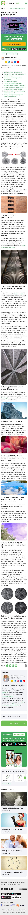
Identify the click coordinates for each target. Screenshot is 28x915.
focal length (4, 398)
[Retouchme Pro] (8, 905)
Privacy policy (6, 910)
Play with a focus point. (11, 81)
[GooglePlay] (20, 744)
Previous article (14, 716)
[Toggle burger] (25, 3)
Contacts (21, 882)
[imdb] (6, 62)
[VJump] (21, 905)
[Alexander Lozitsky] (2, 60)
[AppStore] (7, 744)
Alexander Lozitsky (18, 677)
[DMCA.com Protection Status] (23, 889)
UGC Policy (22, 910)
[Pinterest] (12, 889)
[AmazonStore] (16, 897)
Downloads (9, 884)
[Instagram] (2, 889)
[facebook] (15, 62)
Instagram (5, 692)
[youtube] (18, 62)
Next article (14, 723)
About (3, 884)
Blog (7, 8)
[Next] (25, 777)
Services (4, 882)
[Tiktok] (5, 889)
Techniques (10, 53)
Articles (10, 882)
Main (2, 8)
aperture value (18, 294)
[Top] (26, 665)
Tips (16, 53)
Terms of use (15, 910)
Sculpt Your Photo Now (14, 44)
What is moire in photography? (13, 72)
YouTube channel (7, 696)
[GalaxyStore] (6, 897)
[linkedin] (9, 62)
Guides (3, 53)
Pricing (15, 882)
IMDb (22, 702)
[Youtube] (9, 889)
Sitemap (17, 884)
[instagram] (12, 62)
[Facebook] (7, 889)
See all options (6, 784)
